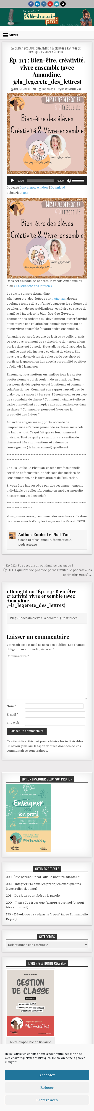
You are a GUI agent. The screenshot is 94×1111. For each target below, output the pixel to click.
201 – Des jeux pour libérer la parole (33, 895)
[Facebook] (31, 4)
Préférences (47, 1100)
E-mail (12, 714)
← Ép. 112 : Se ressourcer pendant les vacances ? (37, 565)
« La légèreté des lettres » (33, 286)
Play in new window (34, 187)
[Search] (63, 4)
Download (57, 187)
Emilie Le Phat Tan (25, 89)
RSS (26, 192)
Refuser (47, 1088)
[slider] (78, 180)
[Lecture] (12, 180)
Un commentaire (71, 89)
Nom (11, 706)
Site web (13, 722)
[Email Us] (56, 4)
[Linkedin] (37, 4)
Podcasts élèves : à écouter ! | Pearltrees (48, 618)
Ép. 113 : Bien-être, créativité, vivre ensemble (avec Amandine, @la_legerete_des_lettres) (47, 70)
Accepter (47, 1075)
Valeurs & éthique (52, 52)
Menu (13, 35)
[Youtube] (50, 4)
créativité (42, 48)
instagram (59, 298)
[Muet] (68, 180)
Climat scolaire (24, 48)
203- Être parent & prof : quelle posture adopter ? (43, 877)
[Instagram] (44, 4)
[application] (47, 180)
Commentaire (18, 656)
